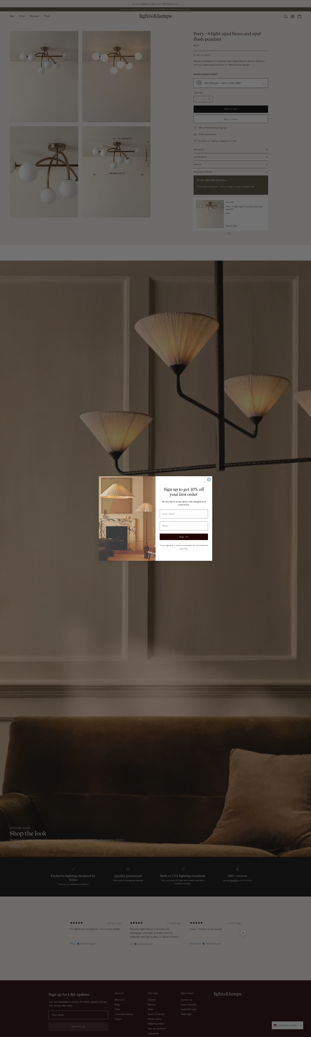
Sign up (183, 537)
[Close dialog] (209, 479)
